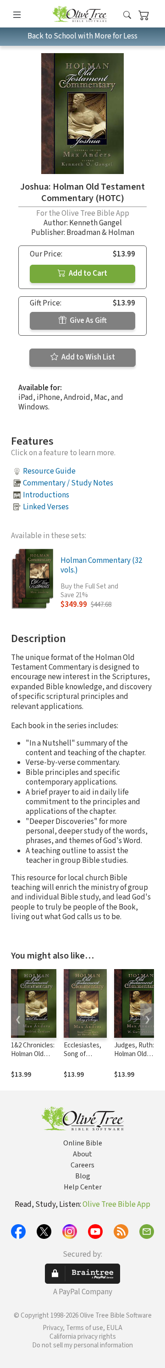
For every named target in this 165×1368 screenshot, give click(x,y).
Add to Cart (87, 273)
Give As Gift (87, 320)
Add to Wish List (87, 357)
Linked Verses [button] (46, 506)
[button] (127, 15)
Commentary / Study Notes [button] (68, 483)
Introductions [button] (46, 495)
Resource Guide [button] (49, 471)
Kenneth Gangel (95, 223)
